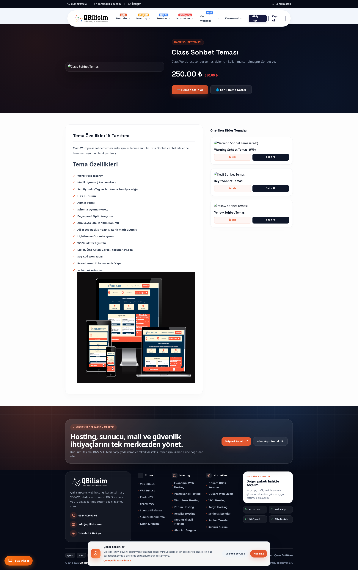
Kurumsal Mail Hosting (183, 521)
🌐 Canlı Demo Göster (231, 90)
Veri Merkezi (205, 18)
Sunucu (162, 18)
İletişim (136, 4)
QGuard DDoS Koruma (217, 485)
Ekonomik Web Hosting (184, 485)
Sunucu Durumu (218, 527)
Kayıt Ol (275, 18)
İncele (232, 157)
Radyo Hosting (217, 507)
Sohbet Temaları (218, 520)
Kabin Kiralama (149, 523)
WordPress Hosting (186, 500)
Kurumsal (232, 18)
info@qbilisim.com (109, 4)
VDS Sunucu (147, 484)
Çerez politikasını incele (117, 560)
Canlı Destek (283, 4)
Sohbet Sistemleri (219, 513)
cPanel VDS (147, 503)
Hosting (141, 18)
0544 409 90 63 (78, 4)
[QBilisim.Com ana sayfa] (91, 18)
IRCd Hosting (216, 500)
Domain (121, 18)
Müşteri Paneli (234, 441)
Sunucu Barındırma (152, 517)
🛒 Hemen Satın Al (190, 90)
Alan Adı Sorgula (185, 530)
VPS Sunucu (147, 490)
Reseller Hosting (184, 513)
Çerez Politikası (283, 555)
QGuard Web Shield (220, 494)
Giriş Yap (255, 18)
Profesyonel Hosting (187, 494)
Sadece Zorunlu (235, 553)
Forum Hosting (184, 507)
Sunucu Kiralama (151, 510)
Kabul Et (259, 553)
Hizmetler (183, 18)
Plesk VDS (146, 497)
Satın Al (270, 156)
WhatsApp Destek (268, 441)
